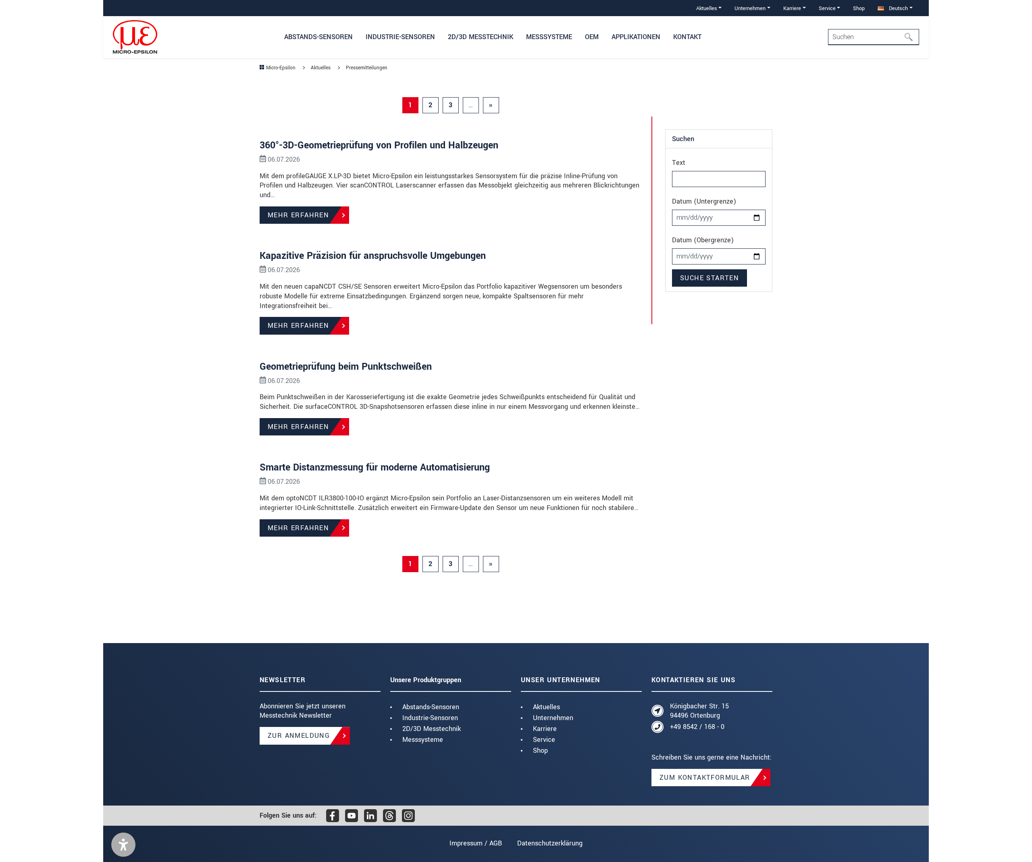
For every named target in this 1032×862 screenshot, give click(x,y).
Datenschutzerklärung (550, 843)
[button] (123, 845)
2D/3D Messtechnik (431, 729)
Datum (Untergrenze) (704, 201)
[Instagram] (408, 815)
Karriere (545, 729)
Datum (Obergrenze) (703, 240)
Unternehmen (553, 718)
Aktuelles (546, 707)
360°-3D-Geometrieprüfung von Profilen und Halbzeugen (379, 145)
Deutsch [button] (897, 8)
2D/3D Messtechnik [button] (480, 37)
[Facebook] (332, 815)
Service (544, 739)
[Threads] (389, 815)
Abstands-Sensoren (430, 707)
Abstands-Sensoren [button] (318, 37)
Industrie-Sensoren (430, 718)
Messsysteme (422, 739)
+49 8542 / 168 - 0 (697, 726)
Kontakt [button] (687, 37)
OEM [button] (592, 37)
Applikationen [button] (636, 37)
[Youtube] (351, 815)
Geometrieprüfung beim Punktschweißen (346, 366)
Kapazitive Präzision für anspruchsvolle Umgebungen (373, 255)
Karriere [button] (792, 8)
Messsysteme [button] (549, 37)
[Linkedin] (370, 815)
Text (678, 162)
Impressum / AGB (475, 843)
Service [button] (827, 8)
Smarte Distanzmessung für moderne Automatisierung (375, 467)
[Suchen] (911, 37)
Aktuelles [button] (706, 8)
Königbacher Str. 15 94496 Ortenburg (699, 711)
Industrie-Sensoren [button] (400, 37)
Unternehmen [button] (750, 8)
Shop (859, 8)
